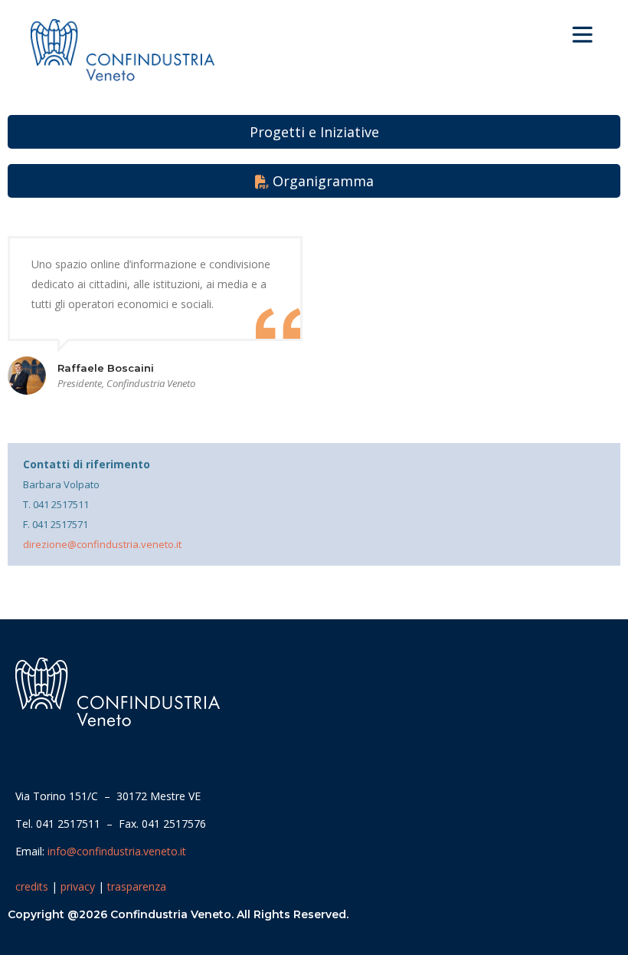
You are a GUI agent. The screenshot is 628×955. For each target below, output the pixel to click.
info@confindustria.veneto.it (116, 851)
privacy (78, 886)
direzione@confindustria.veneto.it (102, 544)
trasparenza (136, 886)
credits (31, 886)
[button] (583, 36)
